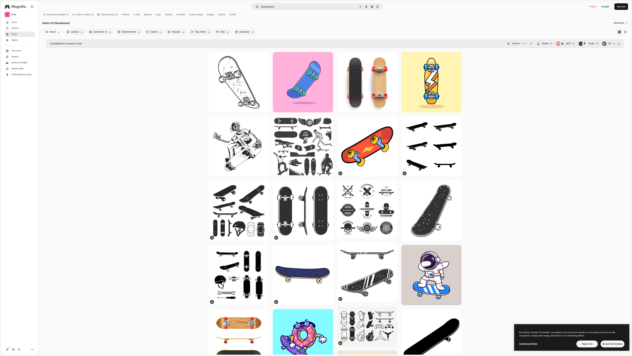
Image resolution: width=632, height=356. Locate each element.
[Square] (625, 32)
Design (210, 14)
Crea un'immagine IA (57, 14)
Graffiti (232, 14)
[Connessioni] (7, 349)
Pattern (126, 14)
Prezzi (593, 6)
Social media (196, 14)
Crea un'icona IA (109, 14)
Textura (168, 14)
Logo (158, 14)
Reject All (587, 343)
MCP (568, 43)
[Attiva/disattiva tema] (19, 349)
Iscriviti (621, 6)
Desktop (519, 43)
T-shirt (136, 14)
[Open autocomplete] (255, 6)
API (609, 43)
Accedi (605, 6)
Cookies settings (528, 343)
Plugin (591, 43)
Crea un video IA (84, 14)
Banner (148, 14)
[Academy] (13, 349)
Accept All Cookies (612, 343)
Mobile (545, 43)
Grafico (221, 14)
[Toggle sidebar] (32, 6)
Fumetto (180, 14)
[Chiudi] (619, 43)
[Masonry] (619, 32)
